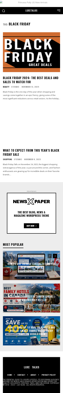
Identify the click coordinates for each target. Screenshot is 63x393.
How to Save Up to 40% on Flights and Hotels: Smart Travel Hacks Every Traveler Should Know (31, 331)
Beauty (6, 87)
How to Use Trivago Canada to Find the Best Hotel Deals (31, 265)
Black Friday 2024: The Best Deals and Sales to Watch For (30, 80)
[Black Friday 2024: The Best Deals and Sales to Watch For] (31, 52)
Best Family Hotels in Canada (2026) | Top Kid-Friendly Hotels (31, 298)
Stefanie (15, 87)
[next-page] (55, 256)
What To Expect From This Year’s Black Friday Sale (31, 152)
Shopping (7, 159)
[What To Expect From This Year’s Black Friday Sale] (31, 125)
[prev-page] (50, 256)
